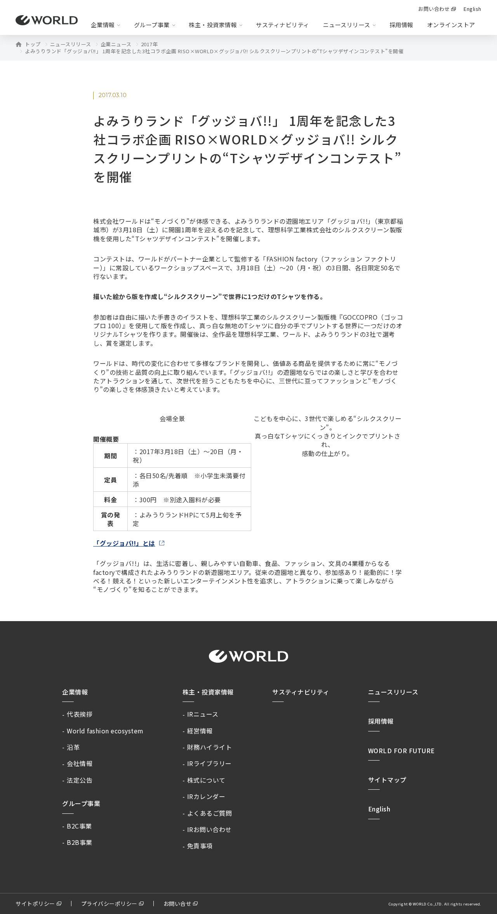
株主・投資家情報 (208, 692)
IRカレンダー (206, 796)
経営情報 (200, 730)
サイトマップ (387, 779)
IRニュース (203, 714)
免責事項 (200, 845)
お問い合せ (177, 903)
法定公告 (79, 780)
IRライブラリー (209, 763)
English (379, 808)
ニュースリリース (70, 44)
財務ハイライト (209, 747)
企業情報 (75, 692)
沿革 (73, 747)
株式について (206, 780)
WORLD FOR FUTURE (401, 750)
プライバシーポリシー (109, 903)
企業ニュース (116, 44)
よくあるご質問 (209, 813)
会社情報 (79, 763)
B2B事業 (79, 842)
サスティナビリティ (300, 692)
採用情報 (401, 25)
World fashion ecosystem (105, 730)
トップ (33, 44)
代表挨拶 (79, 714)
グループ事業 (81, 803)
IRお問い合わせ (209, 829)
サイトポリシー (35, 903)
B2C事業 (79, 826)
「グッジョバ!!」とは (124, 543)
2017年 (149, 44)
